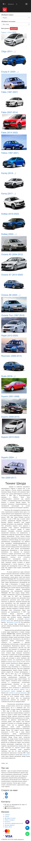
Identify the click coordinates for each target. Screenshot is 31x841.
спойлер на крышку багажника (18, 693)
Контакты (7, 821)
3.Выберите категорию (8, 21)
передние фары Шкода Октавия (16, 661)
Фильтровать (5, 28)
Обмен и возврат (9, 820)
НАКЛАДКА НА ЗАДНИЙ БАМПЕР (15, 747)
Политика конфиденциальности (14, 823)
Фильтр (13, 28)
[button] (11, 4)
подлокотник (26, 754)
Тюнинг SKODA (12, 32)
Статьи (7, 816)
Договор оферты (9, 825)
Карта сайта (8, 827)
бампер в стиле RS (14, 622)
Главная (3, 32)
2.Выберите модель (7, 15)
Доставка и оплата (10, 818)
